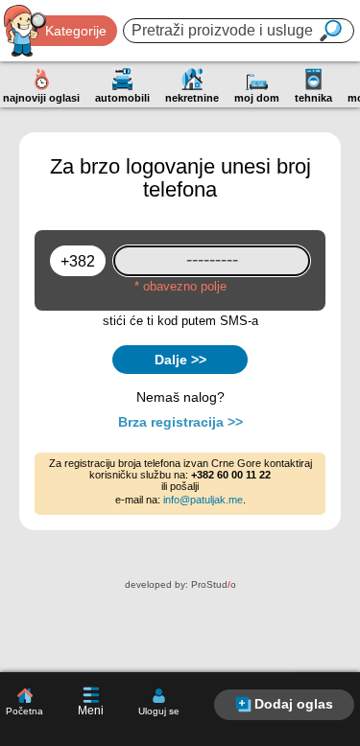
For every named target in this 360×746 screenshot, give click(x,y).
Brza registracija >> (180, 422)
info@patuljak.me (203, 499)
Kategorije (76, 30)
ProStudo (213, 584)
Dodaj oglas (293, 703)
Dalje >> (180, 359)
